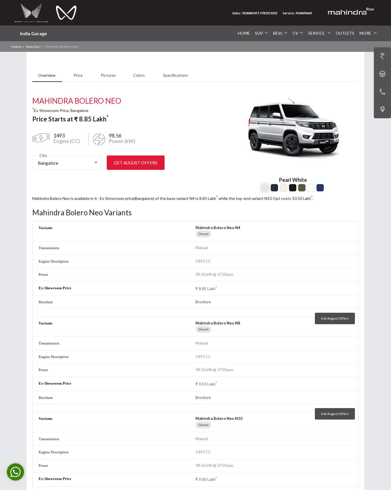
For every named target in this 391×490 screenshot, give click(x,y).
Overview (47, 75)
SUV (259, 33)
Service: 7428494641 (297, 13)
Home (244, 33)
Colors (139, 75)
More (366, 33)
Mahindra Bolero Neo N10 (219, 418)
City (43, 155)
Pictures (108, 75)
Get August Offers (135, 162)
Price (79, 75)
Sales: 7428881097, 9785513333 (254, 13)
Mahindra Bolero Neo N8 (218, 323)
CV (295, 33)
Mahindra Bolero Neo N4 (218, 227)
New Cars (33, 46)
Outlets (345, 33)
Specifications (175, 75)
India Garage (33, 33)
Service (317, 33)
